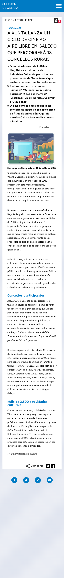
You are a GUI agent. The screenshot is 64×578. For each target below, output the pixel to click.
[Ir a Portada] (10, 7)
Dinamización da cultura (24, 454)
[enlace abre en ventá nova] (48, 466)
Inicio (8, 20)
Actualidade (24, 20)
